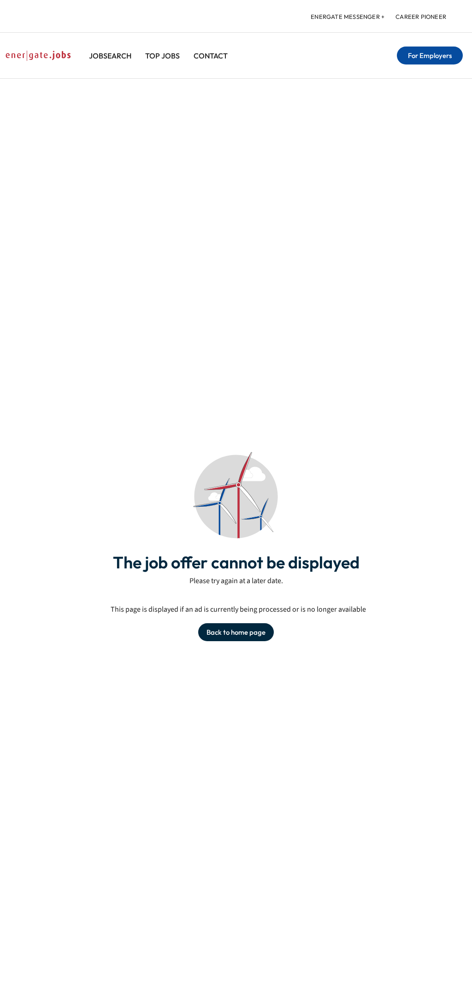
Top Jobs (162, 55)
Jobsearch (110, 55)
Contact (211, 55)
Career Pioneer (420, 16)
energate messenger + (347, 16)
